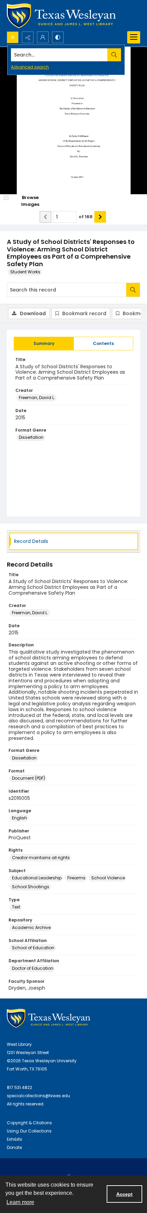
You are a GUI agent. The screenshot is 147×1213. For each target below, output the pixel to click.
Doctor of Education (32, 968)
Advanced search (30, 67)
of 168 (86, 216)
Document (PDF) (28, 778)
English (19, 818)
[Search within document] (133, 290)
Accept (124, 1194)
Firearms (76, 878)
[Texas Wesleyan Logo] (61, 15)
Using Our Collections (29, 1131)
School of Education (33, 948)
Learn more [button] (20, 1202)
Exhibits (14, 1139)
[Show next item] (100, 217)
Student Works (25, 272)
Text (16, 907)
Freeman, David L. (37, 397)
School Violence (108, 878)
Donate (14, 1147)
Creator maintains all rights (41, 858)
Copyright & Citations (29, 1123)
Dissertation (31, 437)
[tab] (44, 343)
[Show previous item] (45, 217)
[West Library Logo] (48, 1018)
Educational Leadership (37, 878)
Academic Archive (31, 927)
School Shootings (30, 887)
